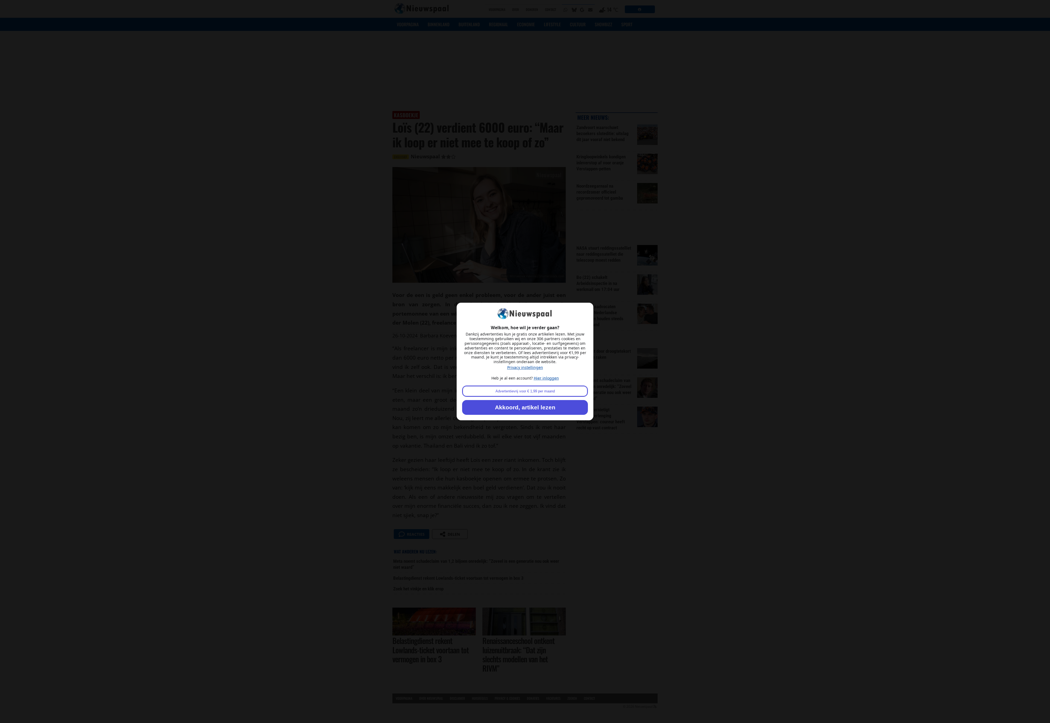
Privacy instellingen (525, 367)
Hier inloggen (546, 378)
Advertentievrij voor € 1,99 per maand (525, 391)
